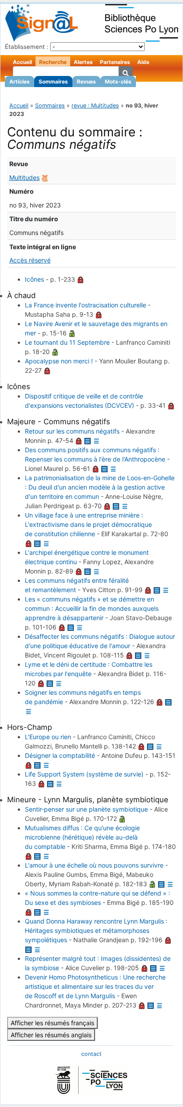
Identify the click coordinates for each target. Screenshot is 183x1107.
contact (91, 1054)
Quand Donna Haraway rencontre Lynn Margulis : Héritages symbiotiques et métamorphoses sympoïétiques (96, 930)
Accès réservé (30, 260)
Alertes (83, 62)
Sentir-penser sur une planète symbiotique (86, 809)
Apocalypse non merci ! (59, 361)
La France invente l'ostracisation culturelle (85, 305)
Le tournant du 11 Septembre (67, 342)
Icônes (34, 279)
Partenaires (115, 62)
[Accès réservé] (80, 279)
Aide (143, 62)
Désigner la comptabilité (60, 755)
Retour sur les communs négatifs (72, 431)
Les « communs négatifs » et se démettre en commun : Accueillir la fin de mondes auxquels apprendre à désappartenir (92, 608)
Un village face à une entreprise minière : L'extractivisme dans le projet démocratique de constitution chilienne (88, 524)
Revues (86, 81)
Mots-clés (118, 81)
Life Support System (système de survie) (84, 774)
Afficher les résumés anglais (51, 1035)
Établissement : (26, 46)
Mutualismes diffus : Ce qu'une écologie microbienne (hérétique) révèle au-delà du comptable (82, 837)
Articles (19, 81)
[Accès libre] (72, 333)
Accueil (22, 62)
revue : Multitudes (95, 105)
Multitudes (24, 177)
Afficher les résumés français (52, 1023)
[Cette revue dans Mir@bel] (44, 177)
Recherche (53, 62)
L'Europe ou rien (48, 737)
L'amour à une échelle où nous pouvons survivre (94, 865)
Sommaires (53, 81)
